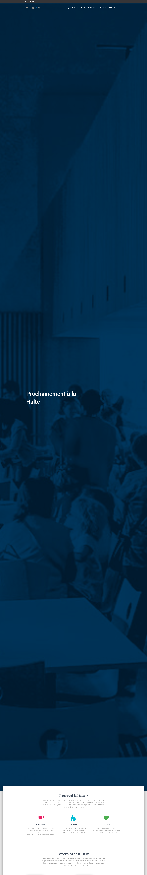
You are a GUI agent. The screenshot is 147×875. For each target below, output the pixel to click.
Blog (84, 7)
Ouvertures (93, 7)
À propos (104, 7)
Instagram (25, 2)
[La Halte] (33, 8)
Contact (113, 7)
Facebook (28, 2)
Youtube (33, 2)
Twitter (30, 2)
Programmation (74, 7)
